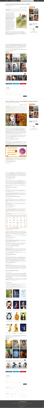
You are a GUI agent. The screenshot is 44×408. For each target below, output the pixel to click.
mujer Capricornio (9, 257)
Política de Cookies (18, 94)
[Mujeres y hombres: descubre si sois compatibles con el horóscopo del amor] (9, 348)
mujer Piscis (16, 273)
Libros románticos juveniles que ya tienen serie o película (31, 20)
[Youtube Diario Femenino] (36, 32)
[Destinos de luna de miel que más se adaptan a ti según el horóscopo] (23, 62)
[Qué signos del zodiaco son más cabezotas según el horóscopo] (23, 71)
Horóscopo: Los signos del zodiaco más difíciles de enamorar (8, 357)
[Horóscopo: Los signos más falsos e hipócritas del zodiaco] (23, 348)
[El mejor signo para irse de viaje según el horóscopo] (16, 71)
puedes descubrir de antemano (9, 15)
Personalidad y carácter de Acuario (15, 299)
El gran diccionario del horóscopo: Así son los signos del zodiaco (16, 347)
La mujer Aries (7, 141)
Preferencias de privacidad (10, 94)
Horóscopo (14, 69)
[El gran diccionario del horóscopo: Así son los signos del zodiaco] (16, 348)
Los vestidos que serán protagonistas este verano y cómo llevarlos (36, 20)
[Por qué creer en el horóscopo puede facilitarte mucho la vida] (9, 71)
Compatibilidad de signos (15, 355)
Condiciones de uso (14, 94)
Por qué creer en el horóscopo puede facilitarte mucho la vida (9, 71)
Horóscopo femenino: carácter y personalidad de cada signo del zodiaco (9, 61)
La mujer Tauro (21, 172)
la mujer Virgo (14, 208)
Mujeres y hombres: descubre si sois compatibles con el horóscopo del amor (9, 347)
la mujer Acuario (12, 265)
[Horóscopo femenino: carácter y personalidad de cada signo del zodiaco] (9, 62)
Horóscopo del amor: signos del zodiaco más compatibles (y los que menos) (16, 357)
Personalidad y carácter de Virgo (23, 321)
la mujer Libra (15, 231)
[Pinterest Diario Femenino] (32, 32)
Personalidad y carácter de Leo (16, 321)
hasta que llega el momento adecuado (10, 25)
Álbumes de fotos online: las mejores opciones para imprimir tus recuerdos (31, 13)
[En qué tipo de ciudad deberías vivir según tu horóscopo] (16, 62)
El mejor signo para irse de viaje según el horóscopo (15, 70)
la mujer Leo (21, 199)
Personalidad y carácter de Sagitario (22, 333)
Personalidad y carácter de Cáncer (9, 321)
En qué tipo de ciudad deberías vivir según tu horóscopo (15, 61)
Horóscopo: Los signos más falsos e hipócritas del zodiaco (23, 347)
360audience (24, 406)
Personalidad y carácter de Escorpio (15, 333)
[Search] (33, 0)
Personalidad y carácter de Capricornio (8, 299)
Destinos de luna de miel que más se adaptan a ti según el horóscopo (23, 61)
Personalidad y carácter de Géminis (22, 310)
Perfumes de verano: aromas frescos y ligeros (35, 13)
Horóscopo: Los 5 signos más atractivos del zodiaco (23, 357)
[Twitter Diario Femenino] (35, 32)
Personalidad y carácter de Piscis (23, 298)
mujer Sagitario (7, 249)
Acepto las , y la (13, 94)
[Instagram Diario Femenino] (33, 32)
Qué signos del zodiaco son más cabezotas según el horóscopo (23, 71)
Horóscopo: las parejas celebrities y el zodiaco (11, 74)
